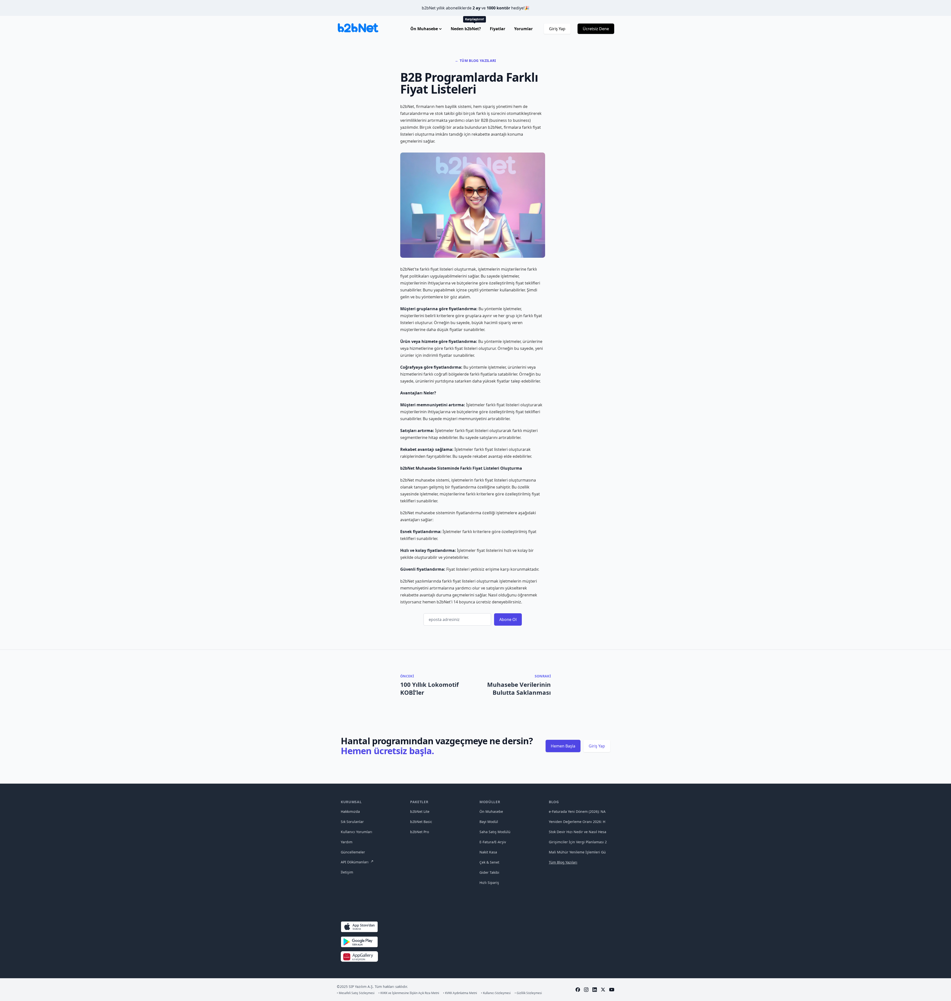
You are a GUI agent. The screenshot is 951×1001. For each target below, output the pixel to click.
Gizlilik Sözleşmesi (528, 993)
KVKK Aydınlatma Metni (460, 993)
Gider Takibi (489, 872)
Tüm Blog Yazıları (563, 862)
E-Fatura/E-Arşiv (492, 842)
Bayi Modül (488, 821)
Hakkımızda (350, 811)
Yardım (346, 842)
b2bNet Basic (421, 821)
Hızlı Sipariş (489, 882)
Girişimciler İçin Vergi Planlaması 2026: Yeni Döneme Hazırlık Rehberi (606, 842)
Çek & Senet (489, 862)
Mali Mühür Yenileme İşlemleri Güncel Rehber (587, 852)
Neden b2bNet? (466, 28)
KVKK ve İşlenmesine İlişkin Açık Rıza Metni (408, 993)
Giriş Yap (557, 28)
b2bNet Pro (419, 831)
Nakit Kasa (488, 852)
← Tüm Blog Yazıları (475, 60)
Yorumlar (523, 28)
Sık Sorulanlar (352, 821)
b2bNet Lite (419, 811)
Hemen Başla (563, 746)
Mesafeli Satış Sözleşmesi (355, 993)
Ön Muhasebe (491, 811)
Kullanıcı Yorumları (356, 831)
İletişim (347, 872)
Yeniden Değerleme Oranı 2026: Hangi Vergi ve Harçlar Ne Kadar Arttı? (607, 821)
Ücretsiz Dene (596, 28)
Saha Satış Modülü (494, 831)
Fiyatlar (497, 28)
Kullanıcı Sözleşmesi (496, 993)
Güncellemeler (353, 852)
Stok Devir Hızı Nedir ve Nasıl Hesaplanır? (583, 831)
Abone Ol (508, 619)
